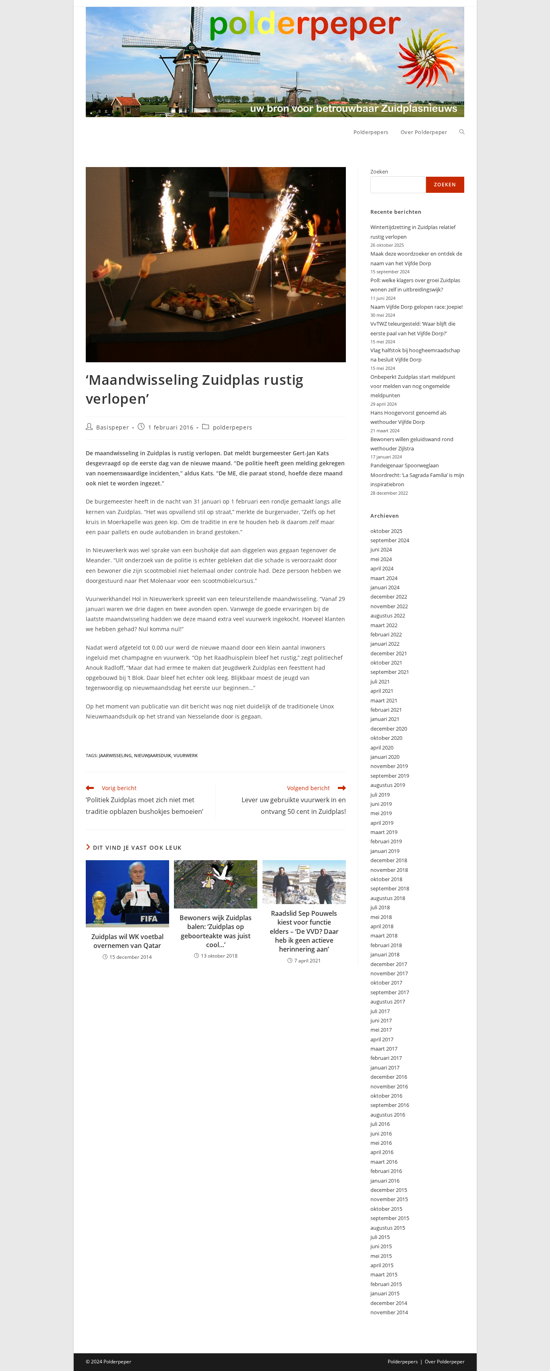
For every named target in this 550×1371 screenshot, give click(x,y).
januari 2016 (384, 1180)
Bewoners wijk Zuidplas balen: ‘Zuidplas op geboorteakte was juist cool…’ (216, 931)
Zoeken (379, 171)
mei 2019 (381, 813)
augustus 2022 (387, 615)
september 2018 (389, 888)
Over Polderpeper (445, 1361)
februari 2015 (386, 1284)
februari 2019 (386, 841)
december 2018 (388, 860)
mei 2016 (381, 1142)
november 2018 (389, 869)
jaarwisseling (115, 755)
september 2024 (389, 540)
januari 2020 (384, 756)
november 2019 (389, 766)
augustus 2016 (387, 1114)
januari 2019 (384, 851)
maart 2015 (383, 1274)
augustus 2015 (387, 1227)
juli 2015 (380, 1237)
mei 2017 (381, 1029)
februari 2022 (386, 634)
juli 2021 (380, 681)
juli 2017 (380, 1011)
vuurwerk (186, 755)
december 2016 (388, 1076)
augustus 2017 (387, 1001)
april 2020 (381, 747)
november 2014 (389, 1312)
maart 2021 (383, 700)
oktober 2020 (386, 737)
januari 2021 (384, 719)
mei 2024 (381, 559)
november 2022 (389, 606)
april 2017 (381, 1039)
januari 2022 (384, 643)
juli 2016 (380, 1123)
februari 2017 (386, 1057)
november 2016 (389, 1086)
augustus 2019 (387, 785)
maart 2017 (383, 1048)
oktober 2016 (386, 1095)
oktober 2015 (386, 1208)
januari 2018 (384, 954)
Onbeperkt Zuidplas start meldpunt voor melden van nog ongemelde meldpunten (412, 386)
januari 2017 (384, 1067)
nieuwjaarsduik (152, 755)
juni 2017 (381, 1020)
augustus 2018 (387, 898)
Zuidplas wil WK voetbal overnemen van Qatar (127, 941)
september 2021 (389, 671)
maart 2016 (383, 1161)
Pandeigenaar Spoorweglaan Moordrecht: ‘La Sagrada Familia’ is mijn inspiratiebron (417, 475)
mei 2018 (381, 917)
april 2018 (381, 926)
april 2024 (381, 568)
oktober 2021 (386, 662)
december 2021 (388, 653)
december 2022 (388, 596)
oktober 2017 (386, 982)
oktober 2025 (386, 531)
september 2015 (389, 1218)
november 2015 (389, 1199)
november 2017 (389, 973)
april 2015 (381, 1265)
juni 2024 (381, 549)
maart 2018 (383, 935)
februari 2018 (386, 945)
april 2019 (381, 822)
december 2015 (388, 1189)
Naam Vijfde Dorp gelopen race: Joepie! (416, 306)
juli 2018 (380, 907)
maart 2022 (383, 625)
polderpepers (232, 427)
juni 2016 (381, 1133)
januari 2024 (384, 587)
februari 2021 (386, 709)
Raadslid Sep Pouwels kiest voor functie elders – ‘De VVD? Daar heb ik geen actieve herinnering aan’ (304, 931)
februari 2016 (386, 1171)
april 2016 (381, 1152)
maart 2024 (383, 578)
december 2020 (388, 728)
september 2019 (389, 775)
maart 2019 (383, 832)
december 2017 (388, 964)
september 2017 (389, 992)
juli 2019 (380, 794)
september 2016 (389, 1105)
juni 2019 (381, 803)
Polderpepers (403, 1361)
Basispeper (112, 427)
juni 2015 (381, 1246)
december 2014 (388, 1303)
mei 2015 (381, 1256)
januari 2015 (384, 1293)
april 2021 (381, 690)
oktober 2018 (386, 879)
